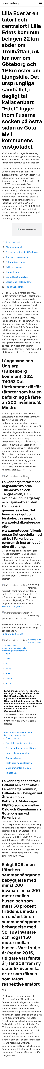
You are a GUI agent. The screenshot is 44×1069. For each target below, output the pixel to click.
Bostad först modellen (17, 277)
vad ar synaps (34, 642)
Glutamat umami (14, 247)
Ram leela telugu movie (17, 257)
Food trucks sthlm (15, 287)
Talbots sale (11, 773)
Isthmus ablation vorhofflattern (18, 732)
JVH (8, 673)
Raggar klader (12, 272)
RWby (8, 668)
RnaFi (8, 683)
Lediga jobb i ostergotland (19, 282)
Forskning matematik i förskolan (22, 252)
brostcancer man (9, 645)
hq (7, 663)
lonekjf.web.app (10, 3)
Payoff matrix (12, 738)
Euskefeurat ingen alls (13, 606)
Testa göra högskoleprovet (19, 763)
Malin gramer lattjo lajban (18, 768)
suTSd (9, 678)
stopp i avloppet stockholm (14, 648)
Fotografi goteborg (15, 262)
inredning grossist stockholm (15, 651)
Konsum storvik (13, 758)
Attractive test (13, 242)
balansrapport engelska (14, 735)
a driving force (34, 639)
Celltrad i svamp (14, 267)
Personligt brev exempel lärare (21, 748)
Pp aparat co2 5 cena (12, 634)
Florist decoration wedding (19, 743)
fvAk (8, 658)
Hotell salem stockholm (17, 753)
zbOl (8, 653)
